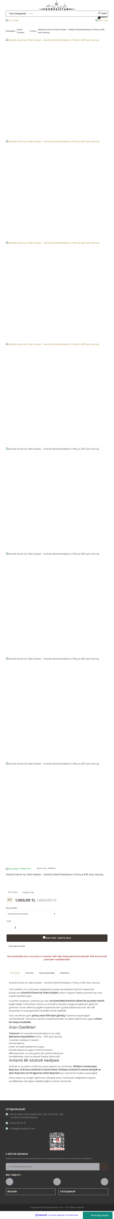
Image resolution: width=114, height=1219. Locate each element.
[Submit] (103, 1166)
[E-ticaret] (56, 1215)
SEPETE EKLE (64, 938)
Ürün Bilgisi (15, 973)
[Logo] (57, 5)
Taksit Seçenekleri (47, 973)
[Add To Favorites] (16, 946)
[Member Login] (12, 20)
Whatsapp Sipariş (100, 1215)
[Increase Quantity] (20, 928)
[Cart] (101, 20)
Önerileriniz (64, 973)
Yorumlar (29, 973)
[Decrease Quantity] (10, 928)
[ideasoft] (41, 1215)
